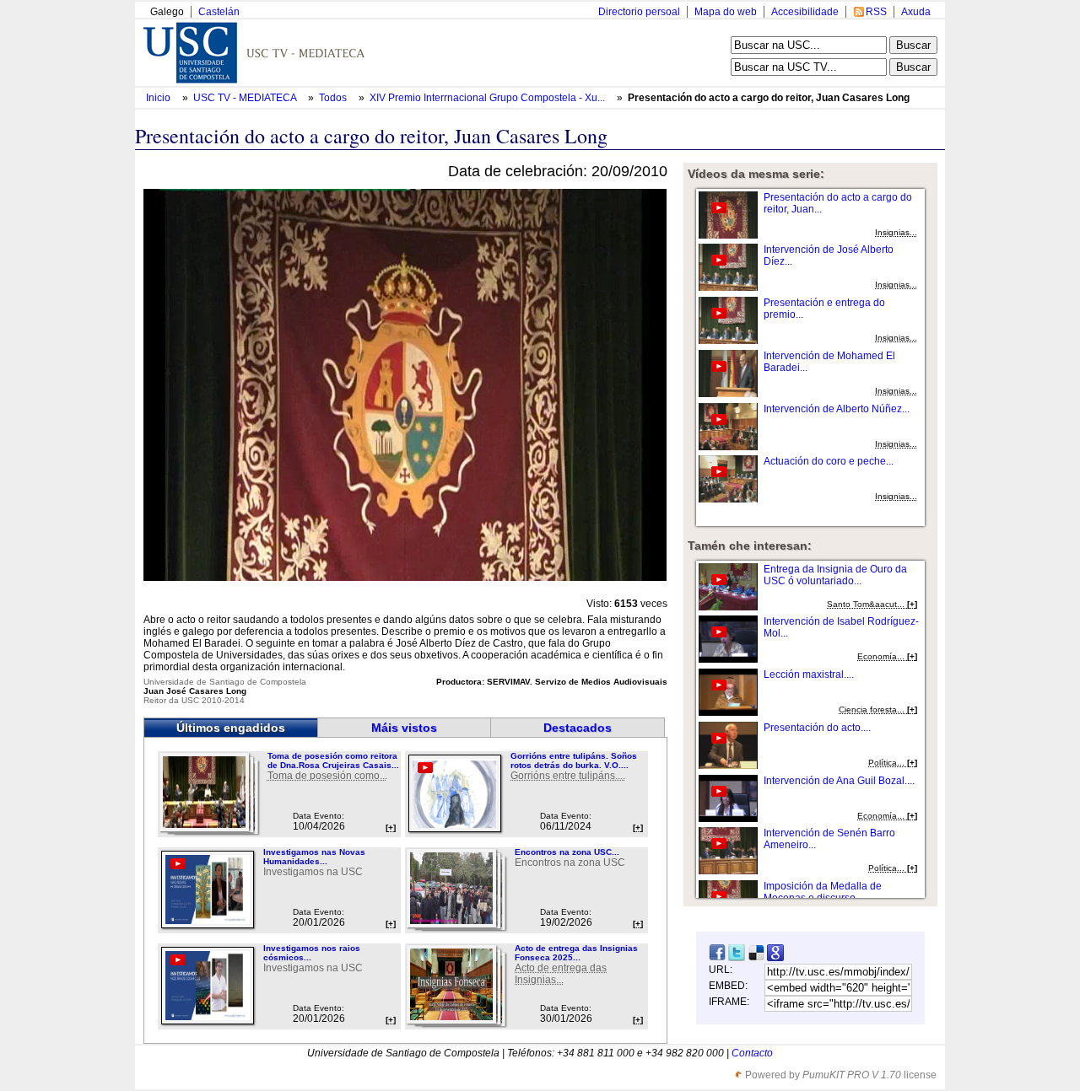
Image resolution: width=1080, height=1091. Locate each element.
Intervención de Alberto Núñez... (837, 409)
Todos (334, 98)
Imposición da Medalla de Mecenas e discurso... (823, 892)
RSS (876, 12)
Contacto (752, 1053)
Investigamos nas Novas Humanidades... (314, 856)
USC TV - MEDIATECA (246, 98)
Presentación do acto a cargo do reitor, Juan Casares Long (769, 98)
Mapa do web (725, 12)
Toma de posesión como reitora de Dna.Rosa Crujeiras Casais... (333, 760)
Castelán (219, 12)
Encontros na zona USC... (567, 852)
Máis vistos (404, 727)
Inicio (159, 98)
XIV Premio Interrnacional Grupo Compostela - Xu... (487, 98)
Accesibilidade (805, 12)
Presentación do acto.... (817, 728)
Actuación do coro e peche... (829, 461)
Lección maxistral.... (809, 674)
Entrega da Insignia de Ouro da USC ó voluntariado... (835, 575)
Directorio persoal (639, 12)
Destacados (577, 727)
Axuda (916, 12)
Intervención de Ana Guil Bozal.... (839, 781)
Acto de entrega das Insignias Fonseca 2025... (576, 952)
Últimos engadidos (230, 727)
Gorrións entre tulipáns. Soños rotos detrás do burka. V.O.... (573, 760)
